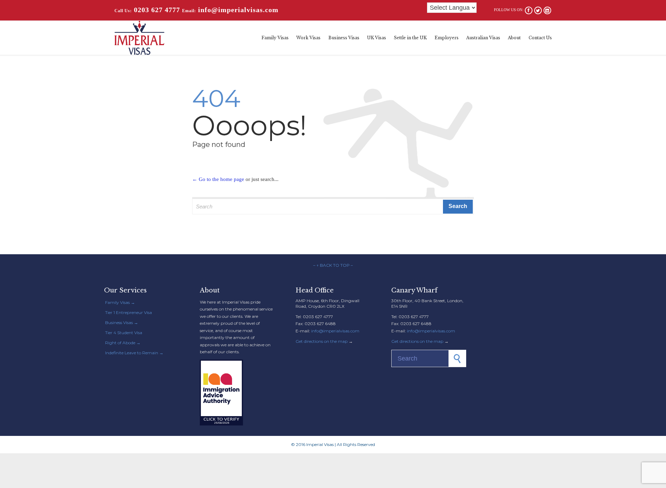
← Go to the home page (218, 179)
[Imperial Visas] (139, 38)
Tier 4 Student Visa (123, 332)
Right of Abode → (122, 342)
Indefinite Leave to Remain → (134, 352)
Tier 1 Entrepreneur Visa (128, 312)
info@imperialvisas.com (335, 330)
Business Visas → (121, 322)
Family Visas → (120, 302)
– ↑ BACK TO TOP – (333, 265)
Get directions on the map (322, 341)
